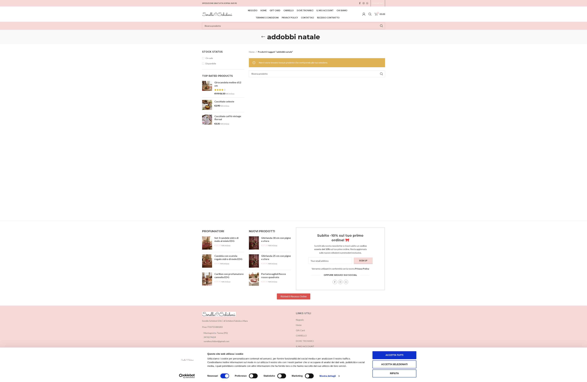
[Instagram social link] (363, 3)
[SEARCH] (381, 25)
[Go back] (263, 37)
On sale (209, 58)
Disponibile (210, 63)
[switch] (253, 375)
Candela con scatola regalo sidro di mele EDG (228, 257)
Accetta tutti (394, 355)
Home (252, 51)
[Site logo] (217, 14)
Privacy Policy (362, 268)
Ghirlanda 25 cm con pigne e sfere (276, 257)
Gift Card (300, 330)
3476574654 (210, 337)
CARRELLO (301, 335)
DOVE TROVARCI (305, 341)
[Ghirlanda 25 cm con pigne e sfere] (254, 261)
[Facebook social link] (360, 3)
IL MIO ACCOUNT (305, 346)
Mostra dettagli (328, 376)
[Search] (370, 14)
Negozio (300, 319)
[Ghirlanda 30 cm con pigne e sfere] (254, 243)
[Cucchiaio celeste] (207, 105)
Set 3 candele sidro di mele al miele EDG (226, 239)
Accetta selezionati (394, 364)
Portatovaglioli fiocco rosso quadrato (273, 275)
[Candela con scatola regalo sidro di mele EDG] (207, 261)
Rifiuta (394, 373)
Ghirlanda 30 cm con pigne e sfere (276, 239)
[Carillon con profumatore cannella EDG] (207, 279)
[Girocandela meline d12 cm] (207, 88)
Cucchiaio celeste (224, 101)
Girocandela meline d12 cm (227, 84)
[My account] (364, 14)
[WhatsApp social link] (367, 3)
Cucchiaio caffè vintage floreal (227, 118)
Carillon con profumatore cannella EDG (229, 275)
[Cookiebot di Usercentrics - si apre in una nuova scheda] (186, 376)
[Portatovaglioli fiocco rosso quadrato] (254, 279)
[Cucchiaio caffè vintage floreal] (207, 120)
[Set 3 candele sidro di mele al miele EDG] (207, 243)
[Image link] (219, 313)
